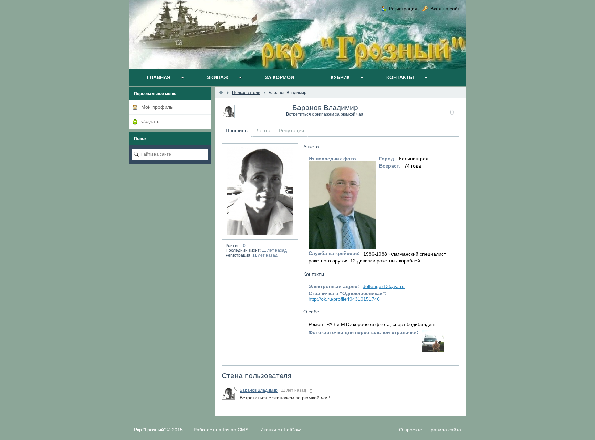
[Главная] (221, 92)
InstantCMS (235, 429)
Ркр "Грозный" (150, 429)
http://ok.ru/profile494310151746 (344, 299)
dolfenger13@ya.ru (384, 286)
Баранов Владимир (325, 107)
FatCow (292, 429)
